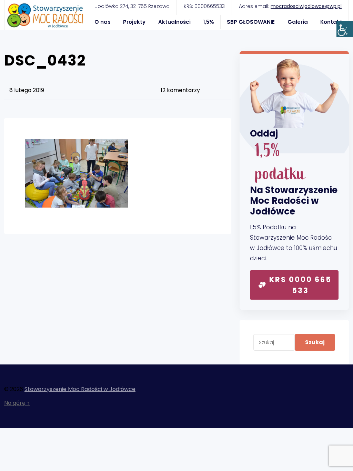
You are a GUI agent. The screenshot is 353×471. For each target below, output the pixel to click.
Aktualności (174, 22)
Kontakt (331, 22)
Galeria (298, 22)
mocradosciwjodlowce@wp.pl (306, 6)
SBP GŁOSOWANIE (251, 22)
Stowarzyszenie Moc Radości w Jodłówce (79, 389)
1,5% (208, 22)
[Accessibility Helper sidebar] (344, 29)
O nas (102, 22)
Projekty (134, 22)
